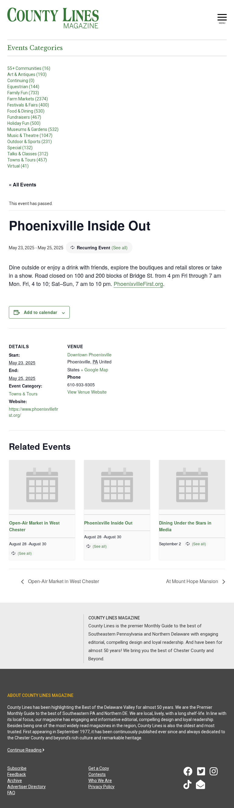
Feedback (16, 774)
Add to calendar (40, 312)
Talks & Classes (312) (27, 153)
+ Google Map (94, 369)
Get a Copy (98, 768)
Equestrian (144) (23, 86)
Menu (222, 23)
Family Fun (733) (23, 92)
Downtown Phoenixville (89, 355)
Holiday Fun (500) (24, 123)
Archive (14, 780)
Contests (97, 774)
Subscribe (17, 768)
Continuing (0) (20, 80)
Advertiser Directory (26, 786)
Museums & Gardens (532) (32, 129)
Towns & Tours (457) (27, 159)
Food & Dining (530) (25, 111)
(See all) (120, 247)
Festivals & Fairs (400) (28, 105)
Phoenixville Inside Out (108, 523)
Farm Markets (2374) (27, 98)
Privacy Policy (101, 786)
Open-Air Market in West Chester (63, 581)
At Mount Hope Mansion (192, 581)
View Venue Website (87, 392)
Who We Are (100, 780)
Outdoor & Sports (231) (29, 141)
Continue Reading (24, 750)
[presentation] (42, 485)
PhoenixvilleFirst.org (138, 283)
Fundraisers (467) (24, 117)
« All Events (22, 184)
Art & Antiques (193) (27, 74)
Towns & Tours (23, 394)
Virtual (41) (18, 166)
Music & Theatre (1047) (29, 135)
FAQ (11, 792)
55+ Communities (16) (28, 68)
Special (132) (20, 147)
